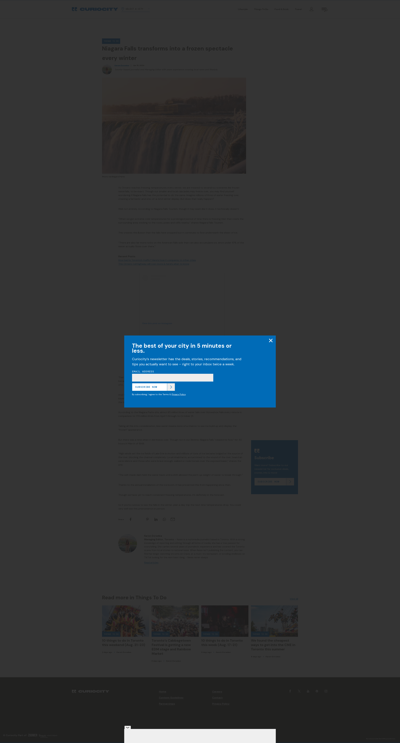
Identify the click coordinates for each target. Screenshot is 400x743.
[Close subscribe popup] (271, 340)
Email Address (143, 371)
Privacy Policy (179, 394)
